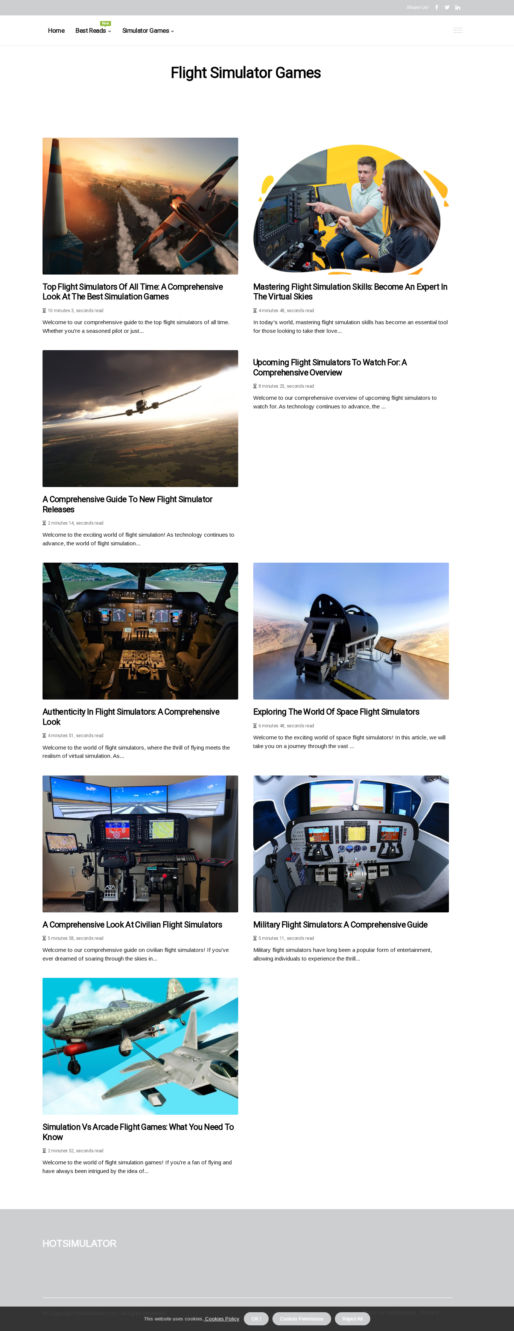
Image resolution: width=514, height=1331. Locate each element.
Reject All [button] (352, 1319)
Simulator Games (145, 30)
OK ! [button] (256, 1319)
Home (56, 30)
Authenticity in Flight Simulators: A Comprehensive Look (131, 716)
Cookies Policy (221, 1319)
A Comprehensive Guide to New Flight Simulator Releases (128, 504)
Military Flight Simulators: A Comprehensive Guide (340, 924)
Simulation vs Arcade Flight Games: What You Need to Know (138, 1131)
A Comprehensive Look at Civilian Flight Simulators (132, 924)
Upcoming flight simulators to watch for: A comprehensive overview (330, 367)
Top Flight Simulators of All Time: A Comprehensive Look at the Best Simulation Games (133, 291)
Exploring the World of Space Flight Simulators (336, 711)
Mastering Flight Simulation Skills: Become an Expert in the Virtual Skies (350, 291)
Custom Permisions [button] (302, 1319)
